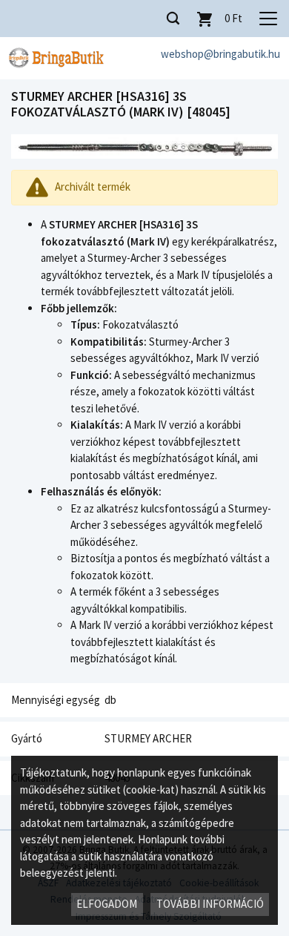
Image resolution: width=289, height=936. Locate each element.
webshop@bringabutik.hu (220, 54)
